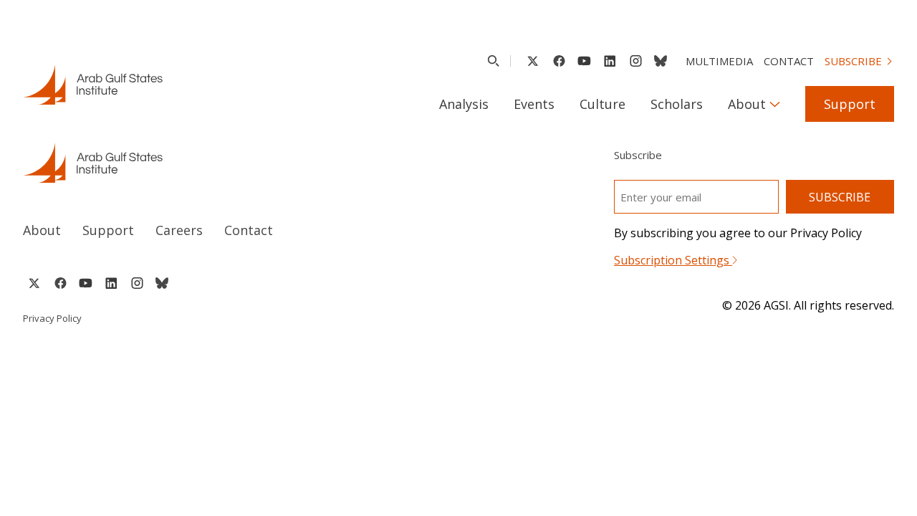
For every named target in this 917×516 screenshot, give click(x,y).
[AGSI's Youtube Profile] (584, 61)
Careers (179, 230)
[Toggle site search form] (493, 61)
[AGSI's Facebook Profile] (558, 61)
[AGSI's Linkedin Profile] (610, 61)
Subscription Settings (673, 260)
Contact (789, 61)
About (747, 104)
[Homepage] (93, 84)
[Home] (227, 162)
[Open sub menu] (774, 103)
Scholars (676, 104)
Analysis (464, 104)
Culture (602, 104)
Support (849, 104)
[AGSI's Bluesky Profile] (660, 60)
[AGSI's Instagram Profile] (635, 61)
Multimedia (719, 61)
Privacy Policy (52, 318)
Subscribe (853, 61)
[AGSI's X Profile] (533, 61)
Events (534, 104)
